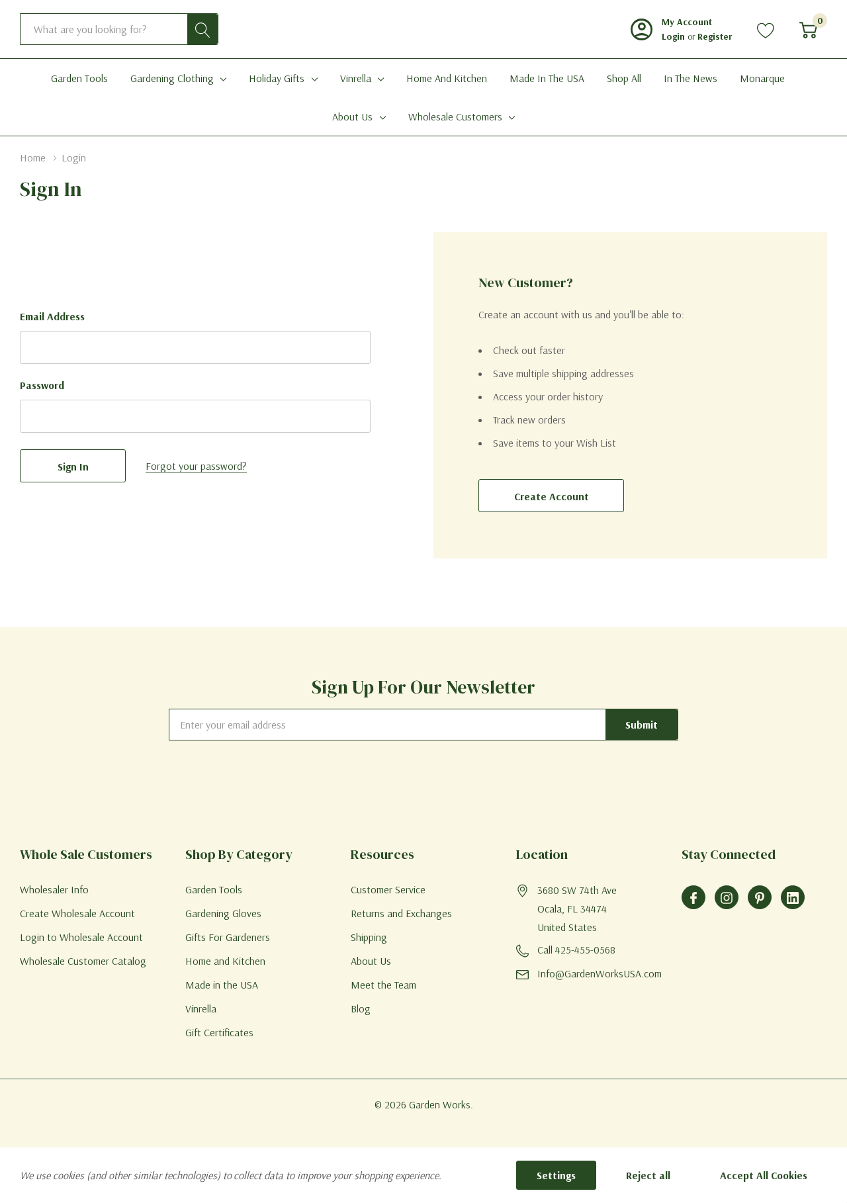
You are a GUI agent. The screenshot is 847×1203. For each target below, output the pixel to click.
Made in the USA (221, 984)
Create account (551, 496)
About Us (352, 116)
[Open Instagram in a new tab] (726, 898)
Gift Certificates (219, 1032)
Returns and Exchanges (401, 913)
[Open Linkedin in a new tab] (792, 898)
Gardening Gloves (223, 913)
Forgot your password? (196, 465)
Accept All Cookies (763, 1175)
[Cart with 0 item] (808, 29)
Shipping (369, 937)
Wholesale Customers (455, 116)
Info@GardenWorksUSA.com (599, 973)
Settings (556, 1175)
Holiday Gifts (276, 78)
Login (675, 36)
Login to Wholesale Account (81, 937)
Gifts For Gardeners (227, 937)
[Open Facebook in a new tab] (693, 898)
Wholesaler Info (54, 889)
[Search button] (202, 29)
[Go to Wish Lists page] (766, 29)
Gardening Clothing (172, 78)
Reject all (648, 1175)
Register (714, 36)
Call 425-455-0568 (576, 949)
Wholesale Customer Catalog (83, 960)
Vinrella (355, 78)
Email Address (52, 316)
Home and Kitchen (225, 960)
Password (42, 385)
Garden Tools (213, 889)
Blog (361, 1008)
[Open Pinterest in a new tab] (759, 898)
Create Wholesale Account (77, 913)
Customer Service (388, 889)
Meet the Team (383, 984)
